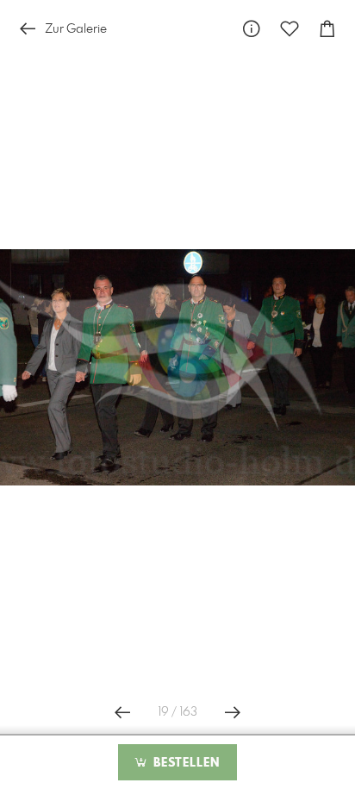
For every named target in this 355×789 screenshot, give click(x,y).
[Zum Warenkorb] (327, 29)
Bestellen (184, 763)
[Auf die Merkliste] (289, 29)
